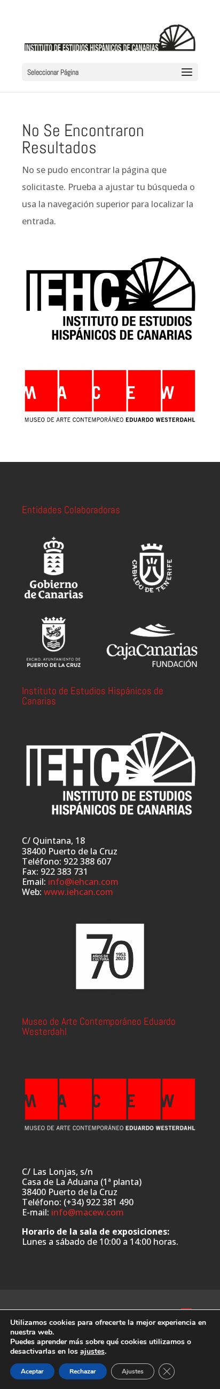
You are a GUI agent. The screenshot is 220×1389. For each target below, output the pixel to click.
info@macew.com (87, 1212)
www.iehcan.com (78, 892)
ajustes (92, 1351)
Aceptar (32, 1371)
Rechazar (82, 1371)
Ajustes (133, 1371)
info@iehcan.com (83, 882)
